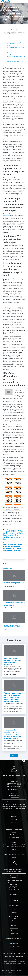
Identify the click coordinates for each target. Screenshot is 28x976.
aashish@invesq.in (15, 887)
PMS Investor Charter (17, 897)
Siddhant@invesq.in (14, 795)
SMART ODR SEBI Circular (18, 808)
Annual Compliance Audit (19, 806)
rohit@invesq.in (14, 943)
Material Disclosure (17, 812)
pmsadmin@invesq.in (14, 909)
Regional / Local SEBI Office (19, 804)
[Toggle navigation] (25, 1)
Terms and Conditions (7, 972)
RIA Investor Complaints (7, 806)
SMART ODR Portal (7, 808)
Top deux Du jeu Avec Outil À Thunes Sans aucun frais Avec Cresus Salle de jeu (15, 47)
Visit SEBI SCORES (14, 819)
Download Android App (14, 822)
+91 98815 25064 (15, 889)
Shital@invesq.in (14, 834)
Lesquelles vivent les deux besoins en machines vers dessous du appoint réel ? (16, 56)
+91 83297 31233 (15, 946)
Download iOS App (14, 825)
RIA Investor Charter (7, 804)
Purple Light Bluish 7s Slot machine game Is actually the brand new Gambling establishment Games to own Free (13, 535)
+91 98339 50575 (15, 797)
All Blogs (14, 755)
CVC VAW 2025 (18, 810)
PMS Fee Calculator (7, 897)
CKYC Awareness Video (8, 810)
